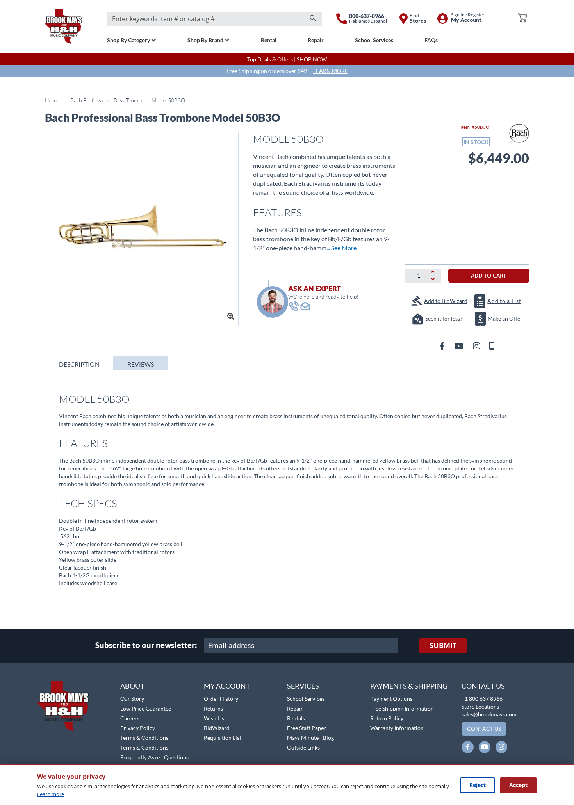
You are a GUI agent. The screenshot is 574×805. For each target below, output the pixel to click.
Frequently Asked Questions (154, 757)
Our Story (132, 698)
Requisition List (222, 737)
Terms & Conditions (144, 737)
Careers (129, 718)
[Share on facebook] (443, 346)
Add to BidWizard (445, 300)
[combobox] (214, 19)
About (132, 686)
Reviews (140, 364)
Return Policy (386, 718)
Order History (221, 698)
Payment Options (391, 698)
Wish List (215, 718)
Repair (295, 708)
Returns (213, 708)
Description (79, 364)
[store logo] (63, 26)
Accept (518, 785)
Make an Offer (505, 318)
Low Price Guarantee (145, 708)
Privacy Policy (137, 728)
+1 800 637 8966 (482, 698)
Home (52, 100)
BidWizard (217, 728)
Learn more (50, 794)
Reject (477, 785)
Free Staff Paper (306, 728)
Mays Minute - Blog (310, 737)
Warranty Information (397, 728)
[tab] (79, 363)
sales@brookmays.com (489, 714)
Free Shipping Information (402, 708)
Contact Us (483, 686)
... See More (341, 247)
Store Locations (480, 706)
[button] (26, 677)
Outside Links (303, 747)
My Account (227, 686)
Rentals (296, 718)
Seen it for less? (443, 318)
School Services (305, 698)
